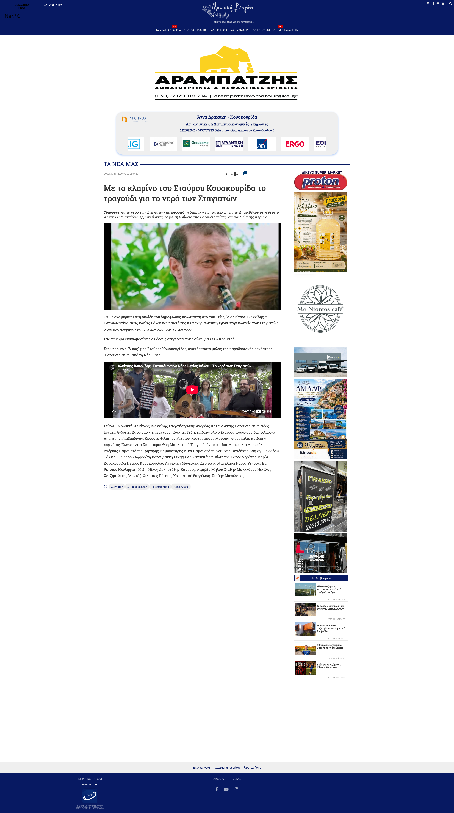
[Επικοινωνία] (428, 3)
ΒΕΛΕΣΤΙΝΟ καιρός (22, 13)
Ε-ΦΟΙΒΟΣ (203, 30)
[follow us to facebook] (433, 3)
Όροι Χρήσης (252, 767)
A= (237, 174)
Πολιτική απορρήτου (227, 767)
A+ (227, 174)
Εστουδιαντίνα (160, 486)
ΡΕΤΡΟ (191, 30)
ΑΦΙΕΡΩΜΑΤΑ (219, 30)
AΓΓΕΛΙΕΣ (179, 29)
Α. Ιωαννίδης (180, 486)
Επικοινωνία (201, 767)
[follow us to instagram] (443, 3)
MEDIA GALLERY (288, 29)
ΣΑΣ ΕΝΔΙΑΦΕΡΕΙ (240, 30)
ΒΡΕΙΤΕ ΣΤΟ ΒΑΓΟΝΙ (264, 30)
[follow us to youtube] (438, 3)
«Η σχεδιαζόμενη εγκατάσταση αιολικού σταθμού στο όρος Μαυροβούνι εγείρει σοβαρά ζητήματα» (329, 592)
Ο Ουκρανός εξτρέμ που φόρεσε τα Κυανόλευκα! (330, 646)
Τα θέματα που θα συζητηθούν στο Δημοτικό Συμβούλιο (331, 628)
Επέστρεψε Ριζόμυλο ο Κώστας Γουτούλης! (329, 666)
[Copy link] (245, 173)
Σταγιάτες (117, 486)
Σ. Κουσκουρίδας (137, 486)
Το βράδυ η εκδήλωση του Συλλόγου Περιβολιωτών (331, 607)
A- (232, 173)
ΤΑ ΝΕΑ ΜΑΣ (163, 30)
